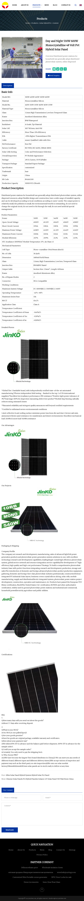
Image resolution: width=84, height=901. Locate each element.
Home (14, 5)
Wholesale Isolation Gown (52, 868)
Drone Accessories (31, 882)
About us (24, 5)
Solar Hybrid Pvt (45, 23)
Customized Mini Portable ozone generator (30, 877)
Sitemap (72, 850)
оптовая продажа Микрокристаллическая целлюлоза (30, 872)
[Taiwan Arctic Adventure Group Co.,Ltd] (5, 5)
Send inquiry (54, 75)
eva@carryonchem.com (59, 898)
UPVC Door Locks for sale (61, 877)
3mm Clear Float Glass (51, 882)
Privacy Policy (42, 855)
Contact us (65, 5)
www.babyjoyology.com (66, 872)
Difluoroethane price (29, 868)
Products (36, 5)
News (47, 5)
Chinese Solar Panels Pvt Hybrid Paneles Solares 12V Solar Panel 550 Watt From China (39, 779)
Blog (55, 5)
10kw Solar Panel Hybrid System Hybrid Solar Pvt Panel (27, 775)
